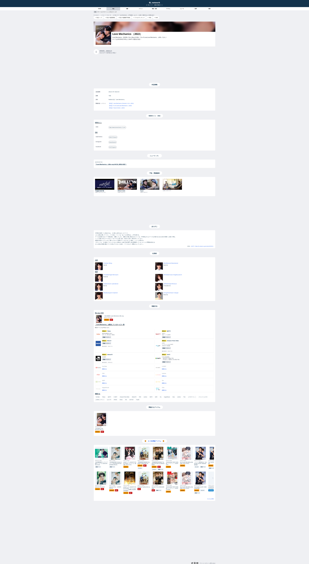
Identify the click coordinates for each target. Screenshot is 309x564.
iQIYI (156, 397)
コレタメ (140, 468)
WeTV (151, 397)
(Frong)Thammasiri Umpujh (171, 293)
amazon (106, 319)
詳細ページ (98, 467)
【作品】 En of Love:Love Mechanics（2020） (121, 105)
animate (211, 490)
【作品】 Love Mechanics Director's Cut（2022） (121, 103)
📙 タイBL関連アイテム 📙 (154, 441)
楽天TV (109, 397)
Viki (126, 399)
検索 (209, 8)
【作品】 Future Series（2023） (117, 108)
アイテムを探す (210, 498)
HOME (99, 8)
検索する (104, 369)
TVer (184, 397)
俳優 (127, 8)
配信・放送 (154, 8)
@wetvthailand (112, 142)
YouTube (98, 397)
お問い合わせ (212, 563)
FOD (140, 397)
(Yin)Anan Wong (107, 263)
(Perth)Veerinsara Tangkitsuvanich (173, 274)
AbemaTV (134, 397)
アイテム (168, 8)
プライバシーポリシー (204, 563)
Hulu (174, 397)
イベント (141, 8)
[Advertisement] (154, 68)
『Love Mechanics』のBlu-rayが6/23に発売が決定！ (111, 164)
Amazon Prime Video (124, 397)
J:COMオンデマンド (100, 399)
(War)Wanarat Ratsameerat (171, 263)
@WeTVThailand (113, 137)
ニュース (182, 8)
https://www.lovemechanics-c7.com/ (117, 127)
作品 (113, 8)
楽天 (111, 319)
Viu (160, 397)
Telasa (103, 397)
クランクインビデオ (203, 397)
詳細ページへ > (106, 337)
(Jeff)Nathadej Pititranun (170, 283)
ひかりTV (109, 399)
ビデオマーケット (192, 397)
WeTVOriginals (112, 147)
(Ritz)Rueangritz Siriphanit (110, 293)
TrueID (137, 399)
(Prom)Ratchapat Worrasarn (110, 274)
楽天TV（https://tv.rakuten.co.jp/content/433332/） (202, 246)
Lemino (145, 397)
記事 (196, 8)
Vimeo (121, 399)
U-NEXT (115, 397)
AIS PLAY (131, 399)
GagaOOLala (167, 397)
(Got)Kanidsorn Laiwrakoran (110, 283)
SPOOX (115, 399)
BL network (154, 2)
